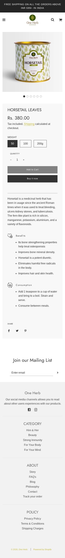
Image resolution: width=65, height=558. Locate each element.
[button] (24, 96)
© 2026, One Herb (19, 549)
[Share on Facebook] (9, 330)
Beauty (32, 435)
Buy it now (32, 178)
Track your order (32, 496)
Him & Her (32, 430)
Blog (32, 481)
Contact (32, 491)
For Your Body (32, 444)
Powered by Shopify (42, 549)
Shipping (29, 124)
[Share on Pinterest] (25, 330)
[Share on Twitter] (17, 330)
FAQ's (32, 476)
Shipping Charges (32, 528)
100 (25, 143)
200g (40, 143)
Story (33, 471)
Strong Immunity (32, 440)
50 (12, 143)
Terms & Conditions (32, 523)
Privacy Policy (32, 518)
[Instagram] (35, 409)
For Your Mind (32, 449)
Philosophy (32, 486)
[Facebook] (29, 409)
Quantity (15, 154)
